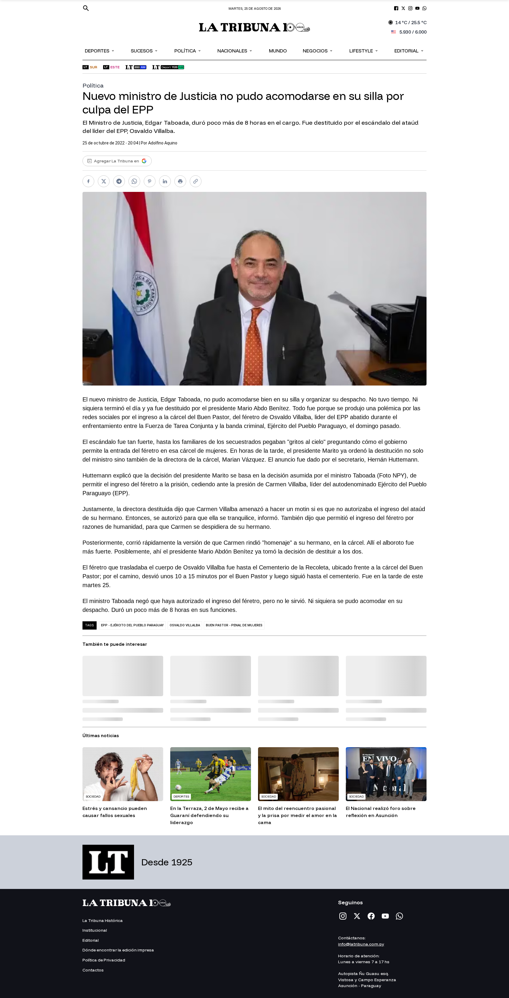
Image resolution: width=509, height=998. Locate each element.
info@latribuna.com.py (361, 944)
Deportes (100, 50)
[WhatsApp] (399, 916)
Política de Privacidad (103, 960)
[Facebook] (371, 916)
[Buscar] (86, 8)
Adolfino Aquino (162, 143)
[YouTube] (385, 916)
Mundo (278, 51)
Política (187, 50)
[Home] (254, 27)
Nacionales (235, 50)
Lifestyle (364, 50)
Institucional (94, 930)
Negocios (318, 50)
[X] (357, 916)
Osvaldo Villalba (185, 625)
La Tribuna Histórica (102, 920)
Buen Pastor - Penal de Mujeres (234, 625)
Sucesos (144, 50)
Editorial (409, 50)
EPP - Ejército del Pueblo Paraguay (132, 625)
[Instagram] (343, 916)
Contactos (93, 970)
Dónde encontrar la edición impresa (118, 950)
